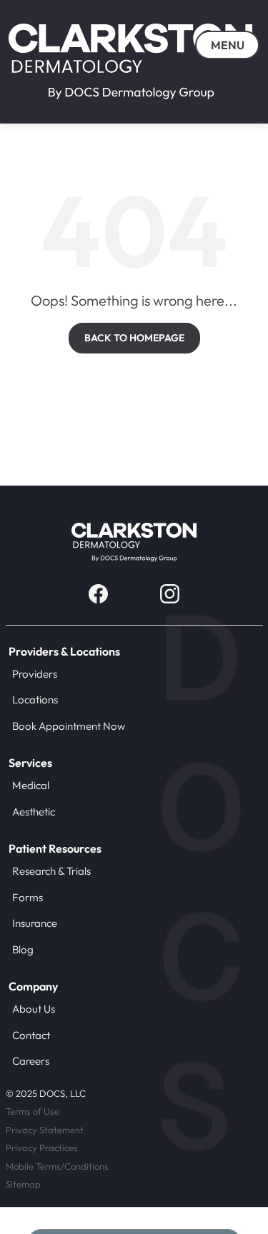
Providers (34, 674)
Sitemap (23, 1184)
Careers (30, 1061)
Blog (23, 949)
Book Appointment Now (68, 726)
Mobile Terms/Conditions (57, 1166)
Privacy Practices (42, 1147)
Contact (31, 1035)
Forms (27, 897)
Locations (35, 699)
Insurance (34, 923)
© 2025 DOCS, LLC (46, 1093)
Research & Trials (51, 871)
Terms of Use (32, 1111)
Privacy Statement (45, 1129)
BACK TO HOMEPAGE (134, 337)
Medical (30, 785)
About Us (33, 1008)
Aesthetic (33, 811)
